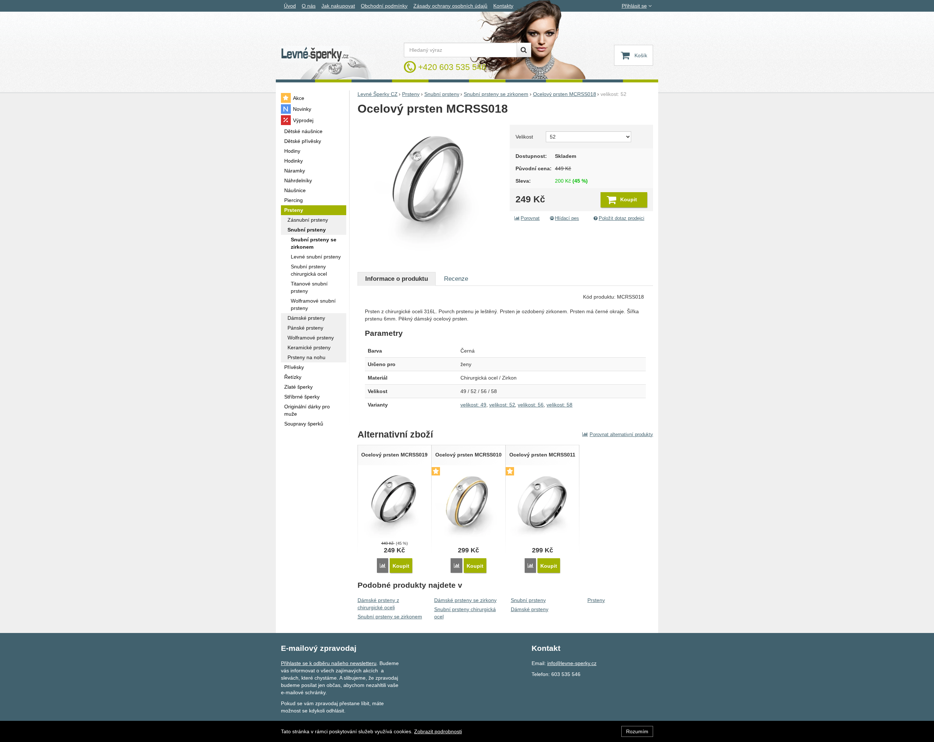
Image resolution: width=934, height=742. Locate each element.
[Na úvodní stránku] (315, 54)
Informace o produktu (396, 278)
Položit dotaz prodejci (621, 218)
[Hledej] (524, 50)
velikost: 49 (473, 405)
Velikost (524, 137)
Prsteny (596, 600)
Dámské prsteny (529, 609)
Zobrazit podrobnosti (438, 731)
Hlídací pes (567, 218)
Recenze (456, 278)
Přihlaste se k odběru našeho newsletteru (329, 663)
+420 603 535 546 (452, 67)
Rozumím (637, 731)
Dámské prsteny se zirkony (465, 600)
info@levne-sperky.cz (572, 663)
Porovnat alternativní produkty (621, 434)
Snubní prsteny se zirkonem (390, 616)
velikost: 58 (559, 405)
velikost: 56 (531, 405)
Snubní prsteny (528, 600)
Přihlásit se (634, 6)
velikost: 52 (502, 405)
